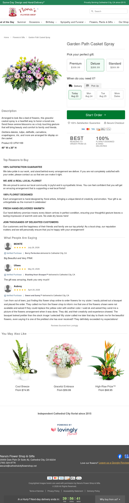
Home (6, 37)
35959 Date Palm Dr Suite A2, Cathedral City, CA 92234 (28, 459)
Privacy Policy (53, 491)
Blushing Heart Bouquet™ (36, 274)
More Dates (117, 95)
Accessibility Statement (73, 491)
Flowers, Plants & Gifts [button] (101, 22)
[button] (120, 490)
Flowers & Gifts (19, 37)
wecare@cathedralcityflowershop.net (18, 465)
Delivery (78, 85)
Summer (21, 22)
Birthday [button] (50, 22)
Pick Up (95, 85)
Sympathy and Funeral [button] (72, 22)
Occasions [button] (34, 22)
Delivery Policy (93, 491)
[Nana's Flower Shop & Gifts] (22, 12)
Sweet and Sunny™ (33, 295)
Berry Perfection (32, 253)
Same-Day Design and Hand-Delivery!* (24, 2)
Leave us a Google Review (114, 462)
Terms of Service (36, 491)
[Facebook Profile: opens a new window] (120, 456)
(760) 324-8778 (8, 462)
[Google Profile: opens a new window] (127, 456)
